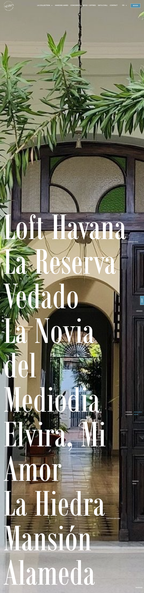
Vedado (139, 311)
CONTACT (113, 5)
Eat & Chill (103, 5)
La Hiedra (54, 503)
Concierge (75, 5)
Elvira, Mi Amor (55, 451)
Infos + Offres (89, 5)
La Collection (43, 5)
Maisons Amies (61, 5)
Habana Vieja (133, 242)
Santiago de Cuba (113, 518)
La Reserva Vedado (60, 278)
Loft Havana (65, 226)
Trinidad (139, 587)
